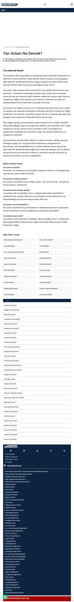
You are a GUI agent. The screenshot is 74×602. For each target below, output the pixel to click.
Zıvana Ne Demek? (45, 295)
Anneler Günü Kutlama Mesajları (15, 556)
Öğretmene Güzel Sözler (13, 505)
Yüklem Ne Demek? (10, 276)
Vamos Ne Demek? (10, 264)
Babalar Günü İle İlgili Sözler (14, 531)
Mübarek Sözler (10, 497)
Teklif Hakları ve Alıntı (11, 459)
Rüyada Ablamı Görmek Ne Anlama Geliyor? (19, 474)
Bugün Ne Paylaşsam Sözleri (14, 592)
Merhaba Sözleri (10, 484)
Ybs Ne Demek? (9, 282)
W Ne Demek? (44, 252)
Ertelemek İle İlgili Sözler (13, 551)
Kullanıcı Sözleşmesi (11, 457)
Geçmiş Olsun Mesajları (12, 587)
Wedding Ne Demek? (11, 288)
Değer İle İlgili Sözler (11, 572)
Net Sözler (8, 590)
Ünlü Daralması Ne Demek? (13, 240)
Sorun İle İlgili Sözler (11, 518)
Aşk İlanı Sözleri (10, 507)
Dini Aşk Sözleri (10, 569)
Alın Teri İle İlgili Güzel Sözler (14, 500)
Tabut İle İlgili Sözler (11, 585)
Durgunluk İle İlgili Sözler (13, 574)
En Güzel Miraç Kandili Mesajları (15, 554)
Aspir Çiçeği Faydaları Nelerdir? (15, 479)
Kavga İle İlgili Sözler (11, 582)
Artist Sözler (9, 489)
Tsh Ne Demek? (9, 295)
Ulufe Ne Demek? (45, 282)
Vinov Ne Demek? (10, 258)
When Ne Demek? (45, 258)
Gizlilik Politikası (10, 454)
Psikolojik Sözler (10, 580)
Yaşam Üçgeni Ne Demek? (48, 288)
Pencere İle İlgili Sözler (12, 536)
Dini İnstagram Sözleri (12, 564)
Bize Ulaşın (8, 462)
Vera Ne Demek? (9, 246)
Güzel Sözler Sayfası (12, 492)
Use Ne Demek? (44, 270)
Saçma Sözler (9, 538)
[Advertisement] (37, 245)
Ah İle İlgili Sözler (10, 543)
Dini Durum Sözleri (11, 533)
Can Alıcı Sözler (10, 525)
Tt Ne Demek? (44, 246)
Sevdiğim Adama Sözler (12, 520)
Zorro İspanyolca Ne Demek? (14, 252)
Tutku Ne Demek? (45, 276)
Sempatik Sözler (10, 541)
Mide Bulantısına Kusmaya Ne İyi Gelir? (17, 482)
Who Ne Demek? (9, 270)
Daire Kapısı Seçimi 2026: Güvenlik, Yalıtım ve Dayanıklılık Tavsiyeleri (26, 471)
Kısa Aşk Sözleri (10, 567)
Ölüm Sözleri (9, 577)
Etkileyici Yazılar (10, 523)
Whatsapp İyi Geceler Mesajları (15, 559)
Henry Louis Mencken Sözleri (14, 510)
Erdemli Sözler (10, 487)
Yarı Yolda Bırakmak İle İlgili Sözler (16, 528)
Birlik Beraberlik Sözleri (12, 549)
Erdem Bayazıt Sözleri (12, 561)
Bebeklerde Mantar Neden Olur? (15, 476)
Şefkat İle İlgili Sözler (12, 515)
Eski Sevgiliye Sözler (11, 513)
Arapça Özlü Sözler (11, 494)
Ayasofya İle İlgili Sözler (13, 546)
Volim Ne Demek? (45, 264)
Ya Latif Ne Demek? (46, 240)
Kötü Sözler (9, 502)
